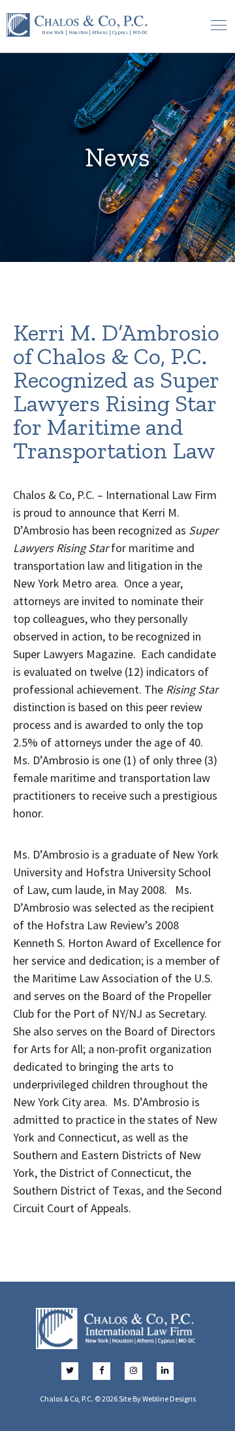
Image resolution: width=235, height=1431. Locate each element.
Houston (78, 32)
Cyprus (120, 32)
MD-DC (140, 32)
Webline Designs (169, 1398)
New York (53, 32)
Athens (100, 32)
